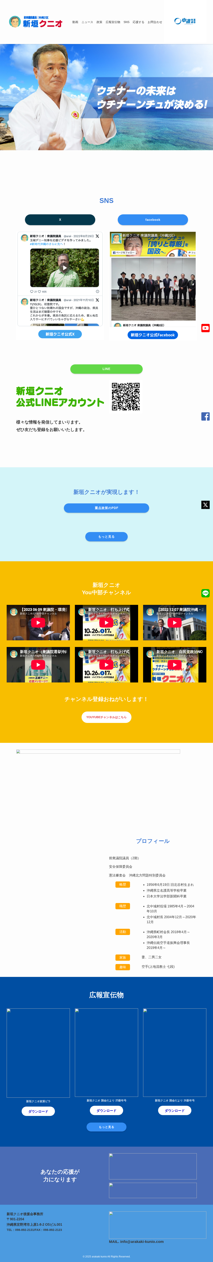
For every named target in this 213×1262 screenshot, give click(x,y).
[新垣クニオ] (34, 22)
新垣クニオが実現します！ (106, 492)
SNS (106, 200)
